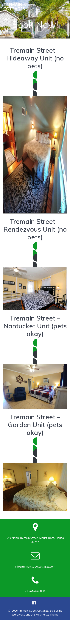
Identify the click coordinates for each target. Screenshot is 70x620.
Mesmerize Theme (47, 614)
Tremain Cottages (21, 7)
